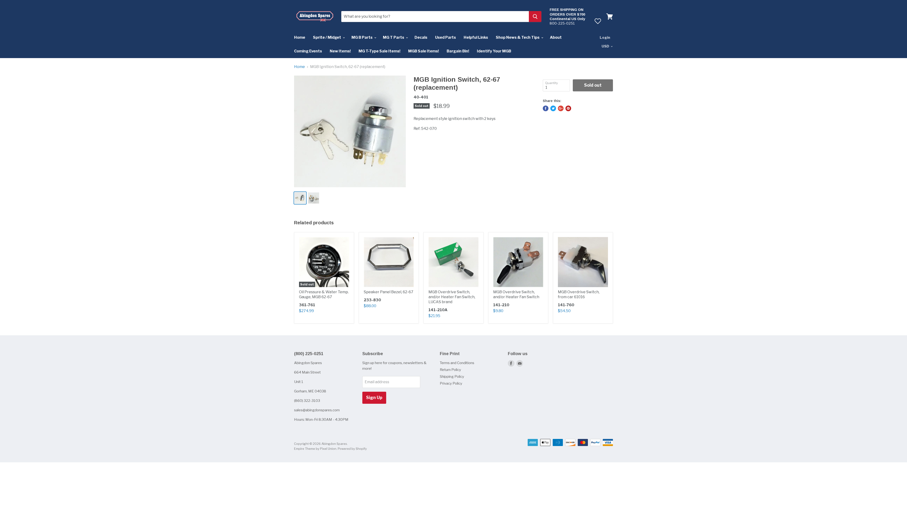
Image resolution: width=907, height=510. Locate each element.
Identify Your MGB (494, 51)
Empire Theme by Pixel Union (315, 448)
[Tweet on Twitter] (553, 108)
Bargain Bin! (458, 51)
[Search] (535, 16)
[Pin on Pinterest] (568, 108)
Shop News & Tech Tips (518, 37)
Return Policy (450, 370)
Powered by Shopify (352, 448)
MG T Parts (394, 37)
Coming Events (308, 51)
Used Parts (445, 37)
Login (605, 37)
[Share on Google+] (561, 108)
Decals (421, 37)
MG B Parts (362, 37)
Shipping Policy (452, 376)
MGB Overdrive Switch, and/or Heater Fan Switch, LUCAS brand (451, 297)
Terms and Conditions (457, 363)
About (556, 37)
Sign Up (374, 397)
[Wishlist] (597, 21)
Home (299, 37)
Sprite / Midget (327, 37)
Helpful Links (476, 37)
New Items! (340, 51)
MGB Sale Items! (423, 51)
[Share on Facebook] (545, 108)
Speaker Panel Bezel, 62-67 (388, 292)
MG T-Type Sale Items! (379, 51)
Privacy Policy (451, 383)
